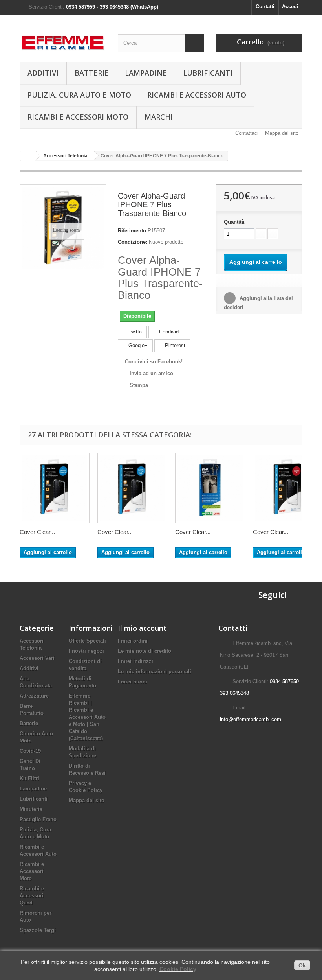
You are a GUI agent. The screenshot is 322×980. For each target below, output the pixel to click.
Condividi (168, 332)
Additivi (43, 72)
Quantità (234, 222)
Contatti (265, 6)
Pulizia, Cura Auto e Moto (79, 94)
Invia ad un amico (151, 373)
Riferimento (132, 231)
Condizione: (132, 242)
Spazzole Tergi (38, 930)
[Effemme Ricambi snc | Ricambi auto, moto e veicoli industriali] (63, 40)
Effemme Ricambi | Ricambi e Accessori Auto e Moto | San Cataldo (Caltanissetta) (87, 717)
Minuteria (31, 809)
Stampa (139, 385)
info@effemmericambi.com (250, 719)
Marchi (159, 117)
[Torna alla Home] (27, 156)
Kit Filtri (29, 778)
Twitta (134, 332)
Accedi (290, 6)
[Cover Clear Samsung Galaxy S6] (55, 488)
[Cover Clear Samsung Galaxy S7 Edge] (210, 488)
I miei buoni (132, 682)
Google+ (137, 345)
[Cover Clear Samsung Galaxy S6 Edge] (132, 488)
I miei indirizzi (135, 661)
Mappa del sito (281, 133)
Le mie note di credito (144, 651)
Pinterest (174, 345)
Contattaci (246, 133)
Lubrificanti (207, 72)
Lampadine (146, 72)
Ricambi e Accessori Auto (196, 94)
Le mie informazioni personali (154, 671)
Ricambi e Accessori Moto (77, 117)
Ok (302, 965)
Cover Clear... (37, 532)
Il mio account (142, 628)
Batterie (92, 72)
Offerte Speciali (87, 641)
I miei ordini (133, 641)
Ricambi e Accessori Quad (32, 896)
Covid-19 (30, 751)
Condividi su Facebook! (154, 362)
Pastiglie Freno (38, 819)
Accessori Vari (37, 658)
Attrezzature (34, 696)
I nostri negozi (86, 651)
